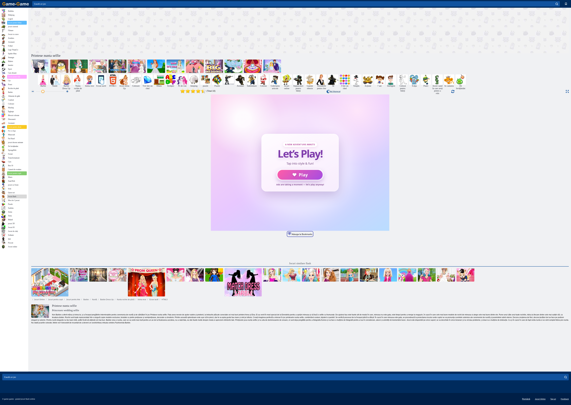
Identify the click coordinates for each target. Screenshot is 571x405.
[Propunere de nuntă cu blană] (98, 275)
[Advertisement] (166, 30)
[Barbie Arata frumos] (330, 275)
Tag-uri (553, 399)
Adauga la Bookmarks (301, 234)
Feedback (565, 399)
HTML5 (164, 300)
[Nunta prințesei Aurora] (156, 66)
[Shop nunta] (40, 66)
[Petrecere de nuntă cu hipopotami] (233, 66)
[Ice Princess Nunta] (98, 66)
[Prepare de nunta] (117, 66)
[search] (557, 4)
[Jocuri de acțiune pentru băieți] (228, 79)
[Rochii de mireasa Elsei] (79, 66)
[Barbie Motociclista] (388, 275)
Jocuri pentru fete (73, 300)
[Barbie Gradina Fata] (427, 275)
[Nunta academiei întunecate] (79, 275)
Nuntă (94, 300)
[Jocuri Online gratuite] (15, 3)
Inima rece (141, 300)
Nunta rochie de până (125, 300)
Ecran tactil (153, 300)
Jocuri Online (39, 300)
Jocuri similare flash (300, 263)
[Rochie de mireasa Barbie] (446, 275)
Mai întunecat (335, 91)
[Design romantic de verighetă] (253, 66)
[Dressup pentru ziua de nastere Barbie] (272, 275)
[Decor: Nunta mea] (49, 282)
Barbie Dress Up (107, 300)
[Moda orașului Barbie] (291, 275)
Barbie (86, 300)
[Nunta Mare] (214, 66)
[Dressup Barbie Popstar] (195, 275)
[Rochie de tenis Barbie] (349, 275)
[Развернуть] (567, 91)
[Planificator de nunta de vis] (272, 66)
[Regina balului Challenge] (146, 282)
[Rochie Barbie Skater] (214, 275)
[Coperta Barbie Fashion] (311, 275)
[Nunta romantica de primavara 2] (175, 66)
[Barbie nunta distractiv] (137, 66)
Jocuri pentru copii (55, 300)
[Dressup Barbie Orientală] (369, 275)
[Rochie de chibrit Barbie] (243, 282)
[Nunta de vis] (195, 66)
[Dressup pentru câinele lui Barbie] (465, 275)
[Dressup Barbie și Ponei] (407, 275)
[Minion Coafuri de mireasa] (59, 66)
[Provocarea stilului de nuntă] (117, 275)
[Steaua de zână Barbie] (175, 275)
